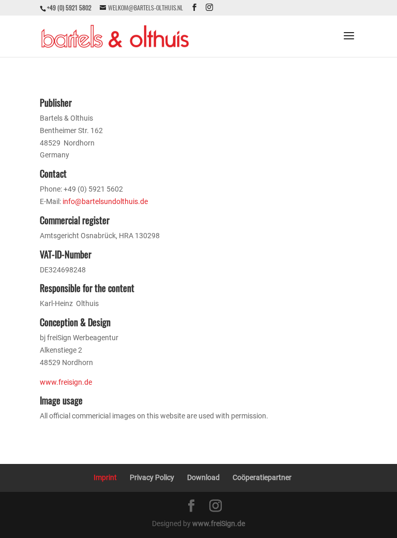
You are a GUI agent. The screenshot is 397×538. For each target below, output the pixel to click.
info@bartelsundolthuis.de (105, 201)
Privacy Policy (152, 477)
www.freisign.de (66, 382)
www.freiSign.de (218, 523)
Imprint (105, 477)
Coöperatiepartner (262, 477)
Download (203, 477)
